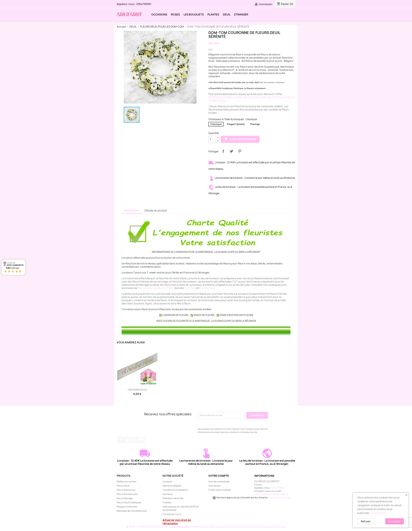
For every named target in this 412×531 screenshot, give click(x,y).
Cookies (167, 502)
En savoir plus (378, 513)
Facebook (120, 440)
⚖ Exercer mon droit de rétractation (177, 521)
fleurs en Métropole (149, 288)
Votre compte (218, 476)
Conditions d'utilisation (175, 489)
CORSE (228, 97)
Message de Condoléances (132, 510)
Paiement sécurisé (173, 498)
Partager (223, 151)
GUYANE (276, 97)
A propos (168, 494)
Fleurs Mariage (125, 498)
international (207, 288)
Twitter (127, 440)
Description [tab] (131, 210)
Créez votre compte (219, 489)
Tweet (231, 151)
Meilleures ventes (126, 481)
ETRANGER (241, 14)
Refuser (366, 521)
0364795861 (143, 4)
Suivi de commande (218, 481)
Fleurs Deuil (123, 485)
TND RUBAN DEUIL (137, 389)
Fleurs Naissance (126, 489)
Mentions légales (172, 485)
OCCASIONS (159, 14)
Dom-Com (190, 288)
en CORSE (167, 288)
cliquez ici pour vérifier (279, 497)
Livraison (167, 481)
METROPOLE (215, 97)
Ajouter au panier (240, 139)
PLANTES (213, 14)
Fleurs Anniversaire (127, 494)
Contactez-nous (172, 514)
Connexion (214, 485)
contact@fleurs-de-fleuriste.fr (271, 494)
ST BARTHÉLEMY (243, 97)
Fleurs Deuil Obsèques (129, 502)
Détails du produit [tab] (156, 210)
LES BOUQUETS (194, 14)
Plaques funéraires (127, 506)
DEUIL (226, 14)
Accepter (394, 521)
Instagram (141, 440)
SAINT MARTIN (262, 97)
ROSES (175, 14)
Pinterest (239, 151)
